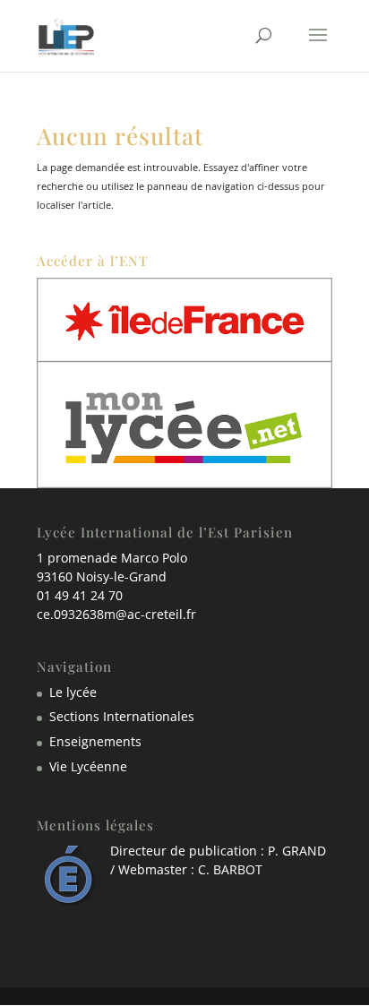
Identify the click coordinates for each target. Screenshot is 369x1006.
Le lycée (73, 692)
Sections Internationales (121, 716)
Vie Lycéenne (88, 766)
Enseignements (95, 741)
